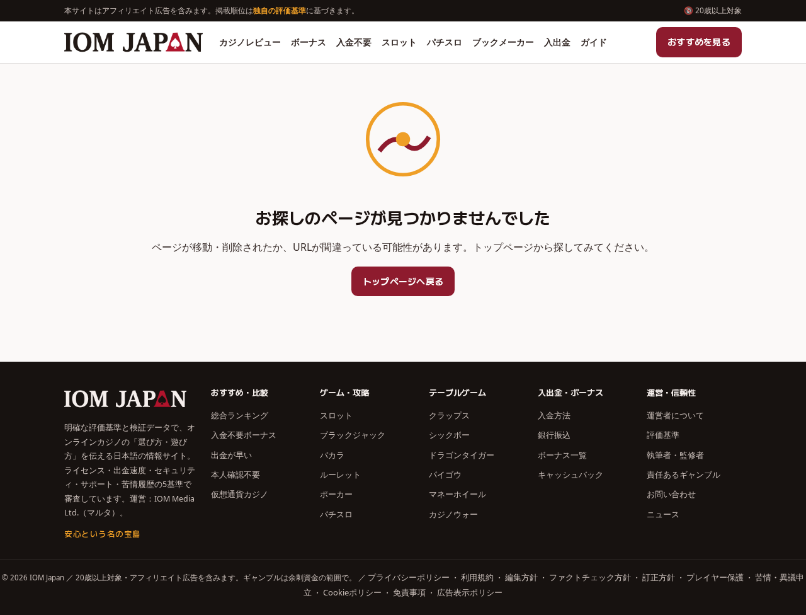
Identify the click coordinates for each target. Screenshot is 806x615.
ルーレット (340, 474)
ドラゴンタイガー (461, 455)
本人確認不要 (235, 474)
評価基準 (663, 434)
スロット (399, 42)
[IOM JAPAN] (133, 42)
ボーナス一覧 (562, 455)
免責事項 (409, 592)
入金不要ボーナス (243, 434)
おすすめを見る (698, 41)
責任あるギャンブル (683, 474)
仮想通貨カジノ (239, 494)
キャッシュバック (570, 474)
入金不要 (354, 42)
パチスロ (444, 42)
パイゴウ (445, 474)
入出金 (557, 42)
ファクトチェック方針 (590, 577)
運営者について (675, 415)
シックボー (449, 434)
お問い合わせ (671, 494)
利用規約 (477, 577)
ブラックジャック (352, 434)
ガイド (594, 42)
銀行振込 (554, 434)
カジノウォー (453, 514)
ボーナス (308, 42)
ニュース (663, 514)
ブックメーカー (503, 42)
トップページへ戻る (403, 281)
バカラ (332, 455)
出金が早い (231, 455)
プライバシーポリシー (409, 577)
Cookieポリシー (352, 592)
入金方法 (554, 415)
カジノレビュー (250, 42)
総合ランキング (239, 415)
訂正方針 (658, 577)
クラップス (449, 415)
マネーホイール (457, 494)
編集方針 (521, 577)
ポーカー (336, 494)
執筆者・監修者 (675, 455)
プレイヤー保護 (715, 577)
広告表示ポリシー (469, 592)
